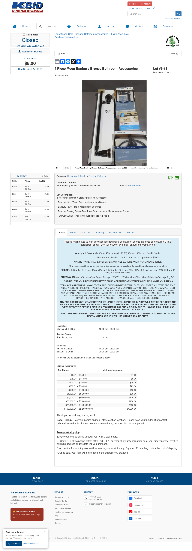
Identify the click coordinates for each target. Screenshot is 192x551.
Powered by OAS (174, 538)
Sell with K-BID (61, 504)
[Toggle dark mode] (154, 8)
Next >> (174, 53)
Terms (73, 232)
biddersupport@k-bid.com (100, 503)
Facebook (136, 498)
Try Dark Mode (13, 543)
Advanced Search (172, 18)
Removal (131, 232)
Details (61, 232)
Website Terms (61, 519)
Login (148, 8)
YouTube (135, 511)
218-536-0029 (134, 185)
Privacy (161, 538)
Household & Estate (77, 176)
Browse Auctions (61, 497)
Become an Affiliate (62, 508)
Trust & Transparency (63, 511)
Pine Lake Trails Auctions (66, 36)
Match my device (30, 543)
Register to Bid (60, 500)
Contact (57, 523)
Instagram (136, 505)
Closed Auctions (135, 8)
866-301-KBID (95, 499)
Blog (56, 515)
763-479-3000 (95, 496)
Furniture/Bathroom (97, 176)
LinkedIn (135, 518)
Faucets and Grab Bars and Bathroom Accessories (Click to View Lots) (91, 34)
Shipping (100, 232)
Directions (85, 232)
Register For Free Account (139, 3)
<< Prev (61, 53)
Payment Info (115, 232)
